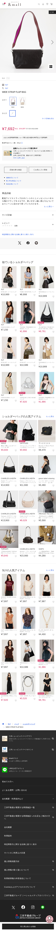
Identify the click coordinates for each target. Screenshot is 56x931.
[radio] (13, 102)
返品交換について (12, 184)
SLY (6, 85)
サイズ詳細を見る (48, 118)
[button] (28, 42)
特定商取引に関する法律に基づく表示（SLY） (18, 234)
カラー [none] (4, 100)
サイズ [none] (4, 113)
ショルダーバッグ (29, 724)
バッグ (16, 724)
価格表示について (12, 177)
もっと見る (48, 206)
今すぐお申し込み (19, 158)
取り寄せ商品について (13, 181)
